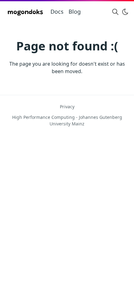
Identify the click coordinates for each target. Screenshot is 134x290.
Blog (75, 11)
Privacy (67, 107)
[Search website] (115, 12)
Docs (57, 11)
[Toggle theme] (125, 12)
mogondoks (25, 12)
